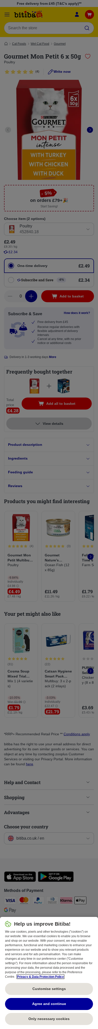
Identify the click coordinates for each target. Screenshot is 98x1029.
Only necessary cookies (49, 1019)
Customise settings (49, 989)
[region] (49, 973)
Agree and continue (49, 1004)
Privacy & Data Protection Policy (40, 976)
